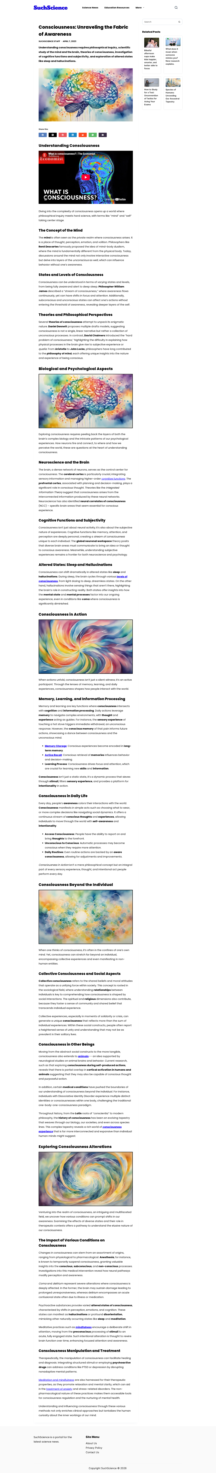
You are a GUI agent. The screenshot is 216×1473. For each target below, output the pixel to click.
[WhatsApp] (93, 135)
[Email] (103, 135)
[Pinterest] (63, 135)
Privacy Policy (94, 1447)
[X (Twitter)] (53, 135)
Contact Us (92, 1452)
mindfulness (84, 1327)
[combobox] (159, 22)
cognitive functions (113, 478)
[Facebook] (43, 135)
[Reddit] (83, 135)
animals (83, 1056)
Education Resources (116, 7)
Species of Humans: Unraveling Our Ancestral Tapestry (172, 95)
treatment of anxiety (59, 1389)
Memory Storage (56, 746)
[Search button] (179, 22)
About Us (91, 1443)
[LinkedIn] (73, 135)
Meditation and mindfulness (56, 1380)
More (139, 7)
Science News (90, 7)
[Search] (176, 7)
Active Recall (53, 755)
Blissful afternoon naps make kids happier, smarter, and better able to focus (151, 59)
